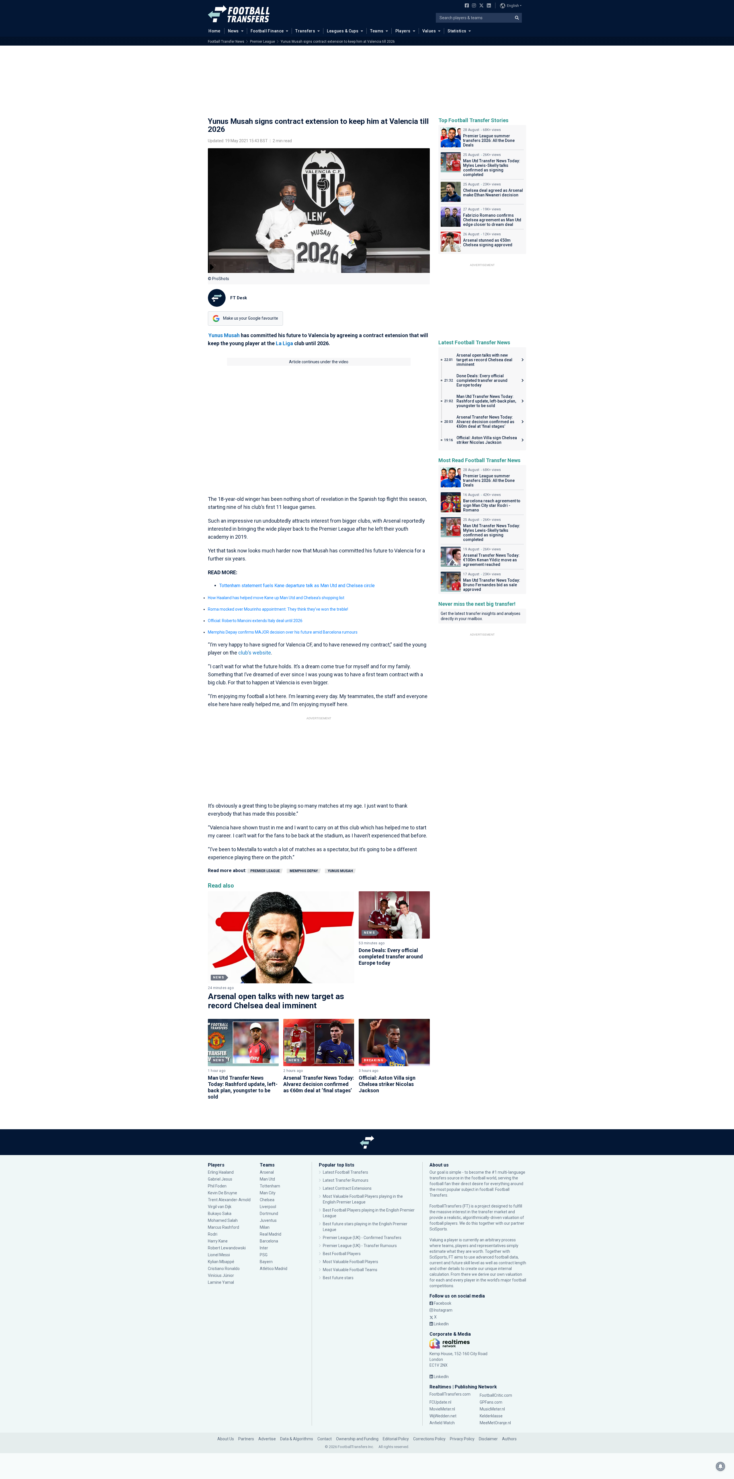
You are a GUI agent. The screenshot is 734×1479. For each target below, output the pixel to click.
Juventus (268, 1220)
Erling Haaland (221, 1172)
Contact (324, 1439)
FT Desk (238, 297)
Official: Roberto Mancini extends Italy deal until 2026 (255, 620)
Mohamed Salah (223, 1220)
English (513, 5)
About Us (225, 1439)
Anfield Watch (442, 1423)
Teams (376, 31)
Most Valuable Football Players (350, 1261)
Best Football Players (342, 1253)
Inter (264, 1248)
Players (403, 31)
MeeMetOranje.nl (495, 1423)
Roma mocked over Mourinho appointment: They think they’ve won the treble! (278, 609)
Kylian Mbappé (221, 1261)
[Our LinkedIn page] (488, 6)
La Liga (284, 343)
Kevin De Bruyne (222, 1193)
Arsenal (267, 1172)
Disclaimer (488, 1439)
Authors (509, 1439)
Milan (265, 1227)
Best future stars (338, 1277)
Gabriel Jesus (220, 1179)
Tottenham (270, 1186)
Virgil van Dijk (220, 1206)
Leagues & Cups (342, 31)
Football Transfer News (226, 42)
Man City (268, 1193)
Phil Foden (217, 1186)
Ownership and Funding (357, 1439)
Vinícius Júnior (221, 1275)
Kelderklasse (491, 1416)
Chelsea (267, 1199)
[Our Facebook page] (465, 6)
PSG (264, 1255)
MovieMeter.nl (442, 1409)
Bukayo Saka (219, 1213)
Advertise (267, 1439)
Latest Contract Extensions (347, 1188)
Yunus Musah (224, 335)
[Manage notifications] (720, 1466)
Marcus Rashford (223, 1227)
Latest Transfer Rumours (345, 1180)
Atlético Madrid (273, 1268)
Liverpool (268, 1206)
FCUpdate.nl (440, 1402)
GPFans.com (491, 1402)
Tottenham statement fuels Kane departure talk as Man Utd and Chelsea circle (297, 585)
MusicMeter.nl (492, 1409)
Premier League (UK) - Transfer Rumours (360, 1245)
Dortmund (269, 1213)
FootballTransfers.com (450, 1394)
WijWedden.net (443, 1416)
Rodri (212, 1234)
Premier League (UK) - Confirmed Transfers (362, 1237)
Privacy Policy (462, 1439)
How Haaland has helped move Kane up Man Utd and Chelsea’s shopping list (276, 597)
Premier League (262, 42)
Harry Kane (218, 1241)
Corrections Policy (429, 1439)
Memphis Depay (304, 871)
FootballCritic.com (496, 1395)
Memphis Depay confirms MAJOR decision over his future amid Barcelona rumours (283, 632)
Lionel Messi (219, 1255)
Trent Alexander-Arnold (229, 1199)
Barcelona (269, 1241)
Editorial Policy (396, 1439)
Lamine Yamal (221, 1282)
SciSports (438, 1229)
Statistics (457, 31)
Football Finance (267, 31)
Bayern (266, 1261)
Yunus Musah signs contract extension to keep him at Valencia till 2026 (338, 42)
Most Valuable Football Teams (350, 1269)
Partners (246, 1439)
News (233, 31)
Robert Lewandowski (227, 1248)
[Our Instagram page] (473, 6)
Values (429, 31)
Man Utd (267, 1179)
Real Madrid (270, 1234)
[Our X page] (481, 6)
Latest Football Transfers (345, 1172)
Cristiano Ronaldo (224, 1268)
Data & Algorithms (296, 1439)
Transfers (305, 31)
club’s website (254, 653)
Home (214, 31)
